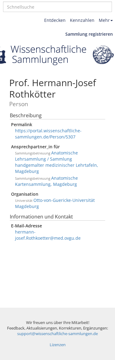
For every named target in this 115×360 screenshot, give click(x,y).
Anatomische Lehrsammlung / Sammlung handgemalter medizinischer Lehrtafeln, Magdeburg (56, 162)
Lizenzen (58, 344)
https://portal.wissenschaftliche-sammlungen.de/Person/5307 (48, 134)
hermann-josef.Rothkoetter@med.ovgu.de (48, 235)
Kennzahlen (82, 20)
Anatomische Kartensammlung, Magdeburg (46, 181)
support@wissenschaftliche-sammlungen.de (57, 333)
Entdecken (55, 20)
